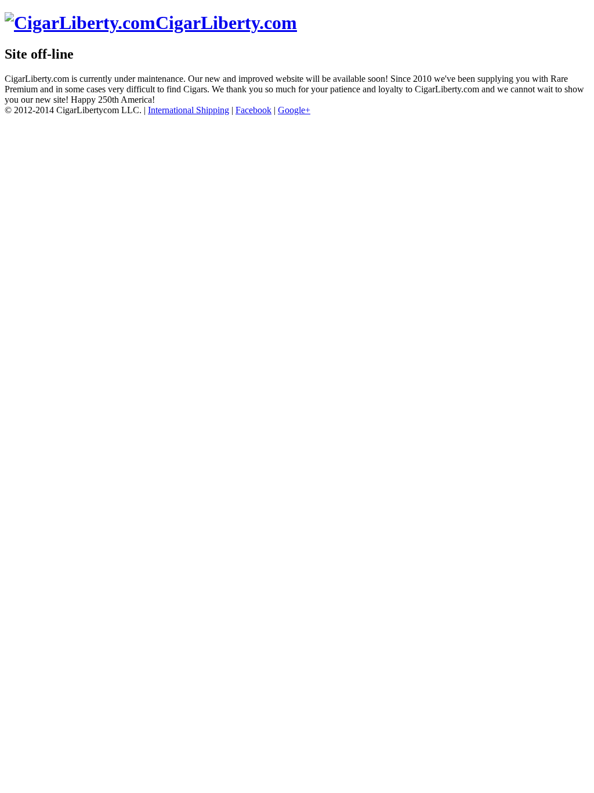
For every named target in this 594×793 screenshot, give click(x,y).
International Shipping (188, 110)
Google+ (294, 110)
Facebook (253, 110)
